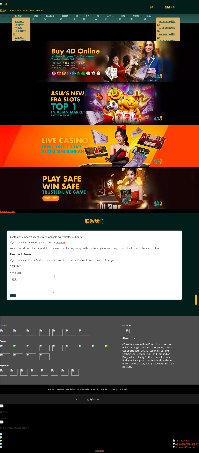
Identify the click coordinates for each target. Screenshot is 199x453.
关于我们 (51, 389)
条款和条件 (70, 389)
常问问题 (94, 389)
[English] (156, 7)
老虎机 (35, 17)
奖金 (97, 17)
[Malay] (161, 7)
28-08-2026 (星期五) (166, 23)
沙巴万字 (19, 37)
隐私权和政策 (83, 389)
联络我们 (104, 389)
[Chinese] (159, 7)
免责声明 (123, 389)
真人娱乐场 (49, 17)
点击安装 (99, 451)
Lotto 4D (19, 21)
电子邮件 (15, 272)
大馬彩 (18, 28)
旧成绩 (122, 17)
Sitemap (114, 389)
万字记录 (109, 17)
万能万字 (19, 25)
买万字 (86, 17)
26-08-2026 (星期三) (166, 36)
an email (60, 242)
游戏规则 (134, 17)
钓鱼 (75, 17)
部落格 (147, 17)
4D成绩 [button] (18, 16)
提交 (13, 295)
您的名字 (15, 266)
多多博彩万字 (19, 33)
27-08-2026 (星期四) (166, 29)
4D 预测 (60, 389)
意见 (13, 279)
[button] (5, 211)
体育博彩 (64, 17)
